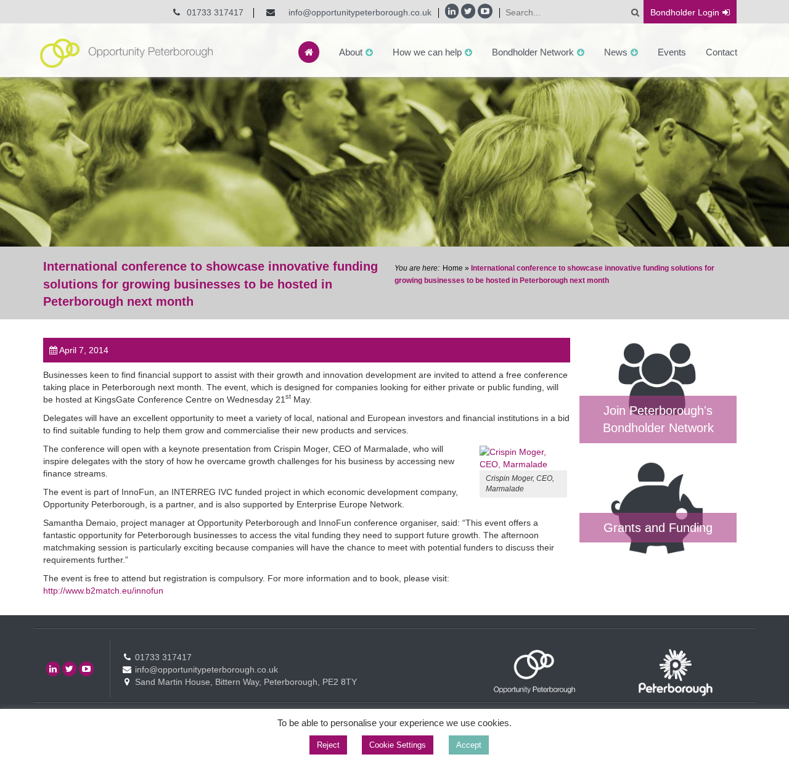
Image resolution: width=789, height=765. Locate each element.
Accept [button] (468, 745)
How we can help (427, 52)
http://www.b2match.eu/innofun (103, 590)
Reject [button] (328, 745)
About (350, 52)
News (616, 52)
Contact (721, 52)
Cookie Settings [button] (397, 745)
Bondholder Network (533, 52)
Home (453, 268)
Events (672, 52)
